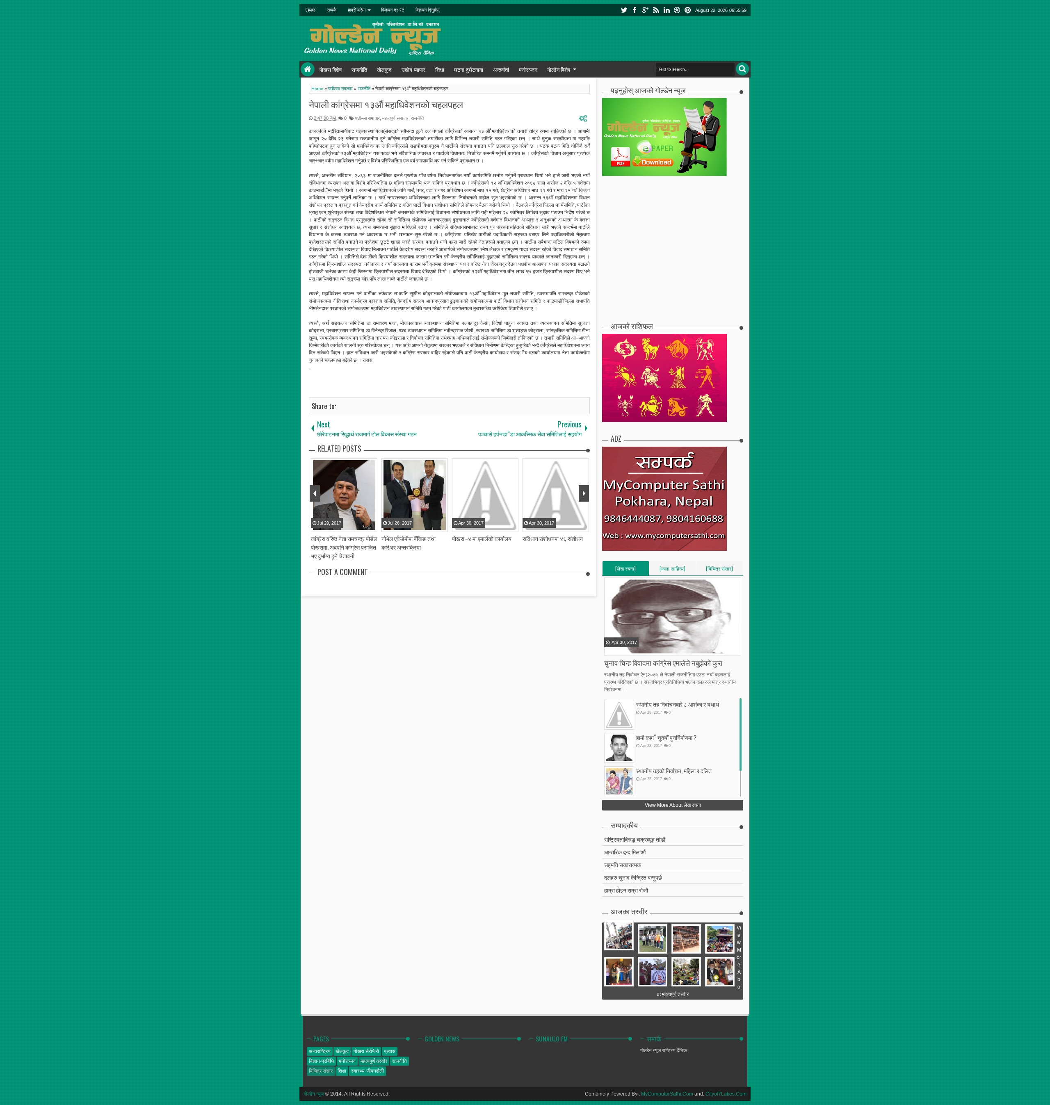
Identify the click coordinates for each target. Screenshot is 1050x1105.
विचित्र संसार (321, 1071)
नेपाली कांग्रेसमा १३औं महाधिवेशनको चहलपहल (386, 104)
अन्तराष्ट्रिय (320, 1051)
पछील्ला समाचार (367, 118)
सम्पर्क (331, 9)
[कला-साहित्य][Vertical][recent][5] (672, 570)
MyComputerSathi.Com (667, 1094)
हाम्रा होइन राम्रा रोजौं (626, 890)
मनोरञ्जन (528, 69)
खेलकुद (384, 69)
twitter (624, 10)
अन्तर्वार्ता (501, 69)
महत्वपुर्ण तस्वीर (374, 1061)
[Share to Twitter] (621, 648)
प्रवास (389, 1051)
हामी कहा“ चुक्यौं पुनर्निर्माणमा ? (666, 737)
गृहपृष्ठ (310, 9)
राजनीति (359, 69)
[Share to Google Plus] (632, 648)
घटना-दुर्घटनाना (468, 69)
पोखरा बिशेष (331, 69)
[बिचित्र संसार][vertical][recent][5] (719, 570)
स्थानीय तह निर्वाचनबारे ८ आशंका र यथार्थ (677, 704)
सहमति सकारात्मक (622, 864)
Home (308, 69)
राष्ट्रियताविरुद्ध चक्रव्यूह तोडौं (634, 839)
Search (742, 68)
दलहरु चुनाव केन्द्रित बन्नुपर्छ (633, 877)
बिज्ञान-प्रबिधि (321, 1061)
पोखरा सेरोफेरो (366, 1051)
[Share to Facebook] (611, 648)
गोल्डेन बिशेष (558, 69)
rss (656, 10)
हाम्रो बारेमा (356, 9)
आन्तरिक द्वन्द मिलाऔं (625, 851)
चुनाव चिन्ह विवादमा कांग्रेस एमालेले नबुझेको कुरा (663, 663)
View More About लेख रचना (673, 805)
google (645, 10)
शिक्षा (439, 69)
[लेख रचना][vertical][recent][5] (625, 570)
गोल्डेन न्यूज (314, 1094)
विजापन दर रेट (392, 9)
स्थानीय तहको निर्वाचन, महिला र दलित (674, 770)
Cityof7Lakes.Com (725, 1094)
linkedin (666, 10)
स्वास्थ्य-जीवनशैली (367, 1071)
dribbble (677, 10)
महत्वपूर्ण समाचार (395, 118)
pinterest (687, 10)
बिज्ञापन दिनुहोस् (427, 9)
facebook (634, 10)
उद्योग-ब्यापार (413, 69)
